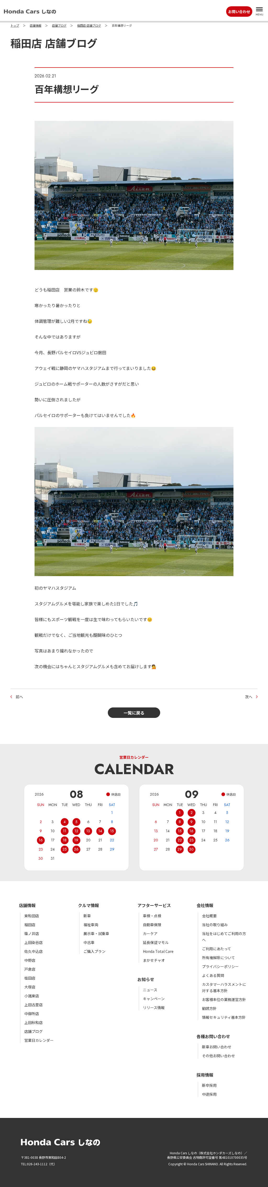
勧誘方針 (209, 1008)
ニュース (150, 989)
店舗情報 (35, 26)
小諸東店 (31, 995)
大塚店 (29, 986)
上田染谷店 (33, 942)
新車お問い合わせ (216, 1046)
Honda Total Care (158, 951)
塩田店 (29, 978)
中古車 (88, 942)
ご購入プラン (94, 951)
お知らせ (145, 979)
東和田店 (31, 915)
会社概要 (209, 915)
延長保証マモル (156, 942)
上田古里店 (33, 1004)
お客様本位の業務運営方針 (224, 999)
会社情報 (205, 905)
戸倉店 (29, 969)
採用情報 (205, 1075)
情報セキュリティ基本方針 (224, 1017)
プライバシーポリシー (220, 966)
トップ (14, 26)
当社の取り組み (215, 924)
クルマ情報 (88, 905)
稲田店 (29, 924)
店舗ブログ (59, 26)
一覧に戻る (134, 713)
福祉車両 (90, 924)
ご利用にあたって (216, 948)
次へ (248, 696)
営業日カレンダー (39, 1040)
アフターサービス (154, 905)
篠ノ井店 (31, 933)
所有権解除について (218, 957)
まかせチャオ (154, 960)
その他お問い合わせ (218, 1055)
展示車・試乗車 (96, 933)
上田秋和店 (33, 1022)
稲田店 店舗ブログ (89, 26)
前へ (19, 696)
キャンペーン (154, 998)
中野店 (29, 960)
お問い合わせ (239, 11)
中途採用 (209, 1094)
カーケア (150, 933)
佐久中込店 (33, 951)
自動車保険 (152, 924)
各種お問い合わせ (213, 1036)
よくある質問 (213, 975)
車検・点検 (152, 915)
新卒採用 (209, 1085)
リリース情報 (154, 1007)
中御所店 (31, 1013)
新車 (87, 915)
